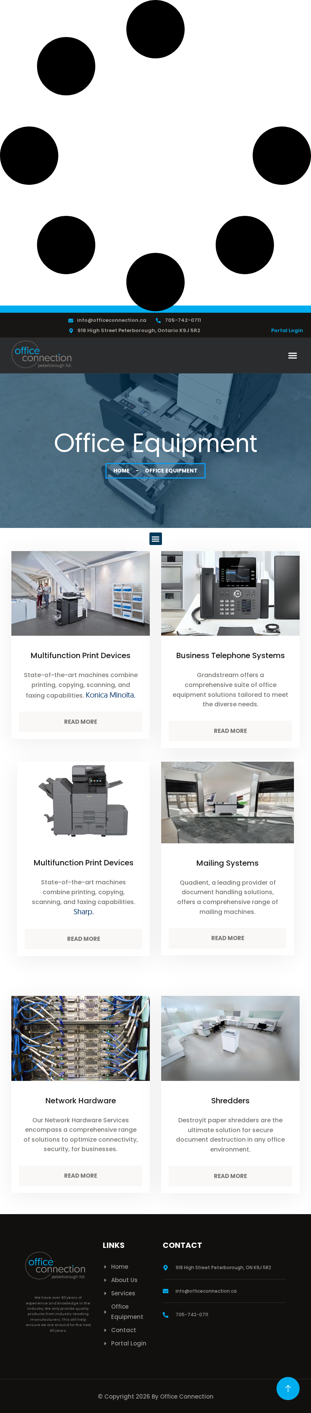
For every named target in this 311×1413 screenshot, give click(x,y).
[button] (293, 355)
